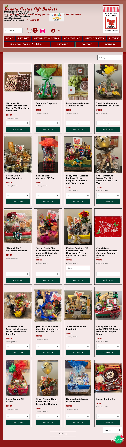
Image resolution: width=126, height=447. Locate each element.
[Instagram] (42, 31)
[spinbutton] (17, 123)
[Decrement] (7, 123)
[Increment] (27, 123)
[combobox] (109, 57)
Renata (11, 9)
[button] (32, 30)
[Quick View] (18, 82)
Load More (63, 434)
